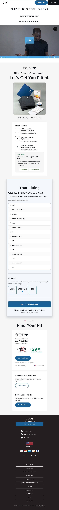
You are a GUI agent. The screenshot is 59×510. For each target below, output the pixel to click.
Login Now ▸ (22, 385)
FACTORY (29, 493)
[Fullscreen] (57, 57)
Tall (32, 289)
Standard (22, 289)
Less (12, 289)
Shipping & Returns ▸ (28, 434)
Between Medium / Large (18, 218)
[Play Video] (1, 57)
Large (13, 223)
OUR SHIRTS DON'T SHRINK (29, 482)
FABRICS (29, 486)
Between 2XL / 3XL (17, 245)
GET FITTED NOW (29, 424)
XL (12, 232)
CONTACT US (29, 490)
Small (13, 205)
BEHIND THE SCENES (29, 472)
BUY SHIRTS (29, 464)
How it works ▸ (26, 431)
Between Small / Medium (18, 209)
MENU (53, 2)
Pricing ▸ (25, 437)
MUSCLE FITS (29, 479)
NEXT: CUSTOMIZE (29, 304)
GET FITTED (41, 2)
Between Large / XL (17, 227)
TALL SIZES (29, 475)
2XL (13, 241)
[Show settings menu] (51, 57)
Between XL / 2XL (16, 236)
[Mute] (48, 57)
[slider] (26, 57)
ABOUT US (30, 468)
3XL (13, 249)
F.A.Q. (29, 497)
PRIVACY (42, 505)
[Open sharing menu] (54, 57)
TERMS (37, 505)
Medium (14, 214)
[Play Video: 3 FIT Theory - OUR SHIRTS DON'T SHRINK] (29, 40)
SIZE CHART (29, 501)
